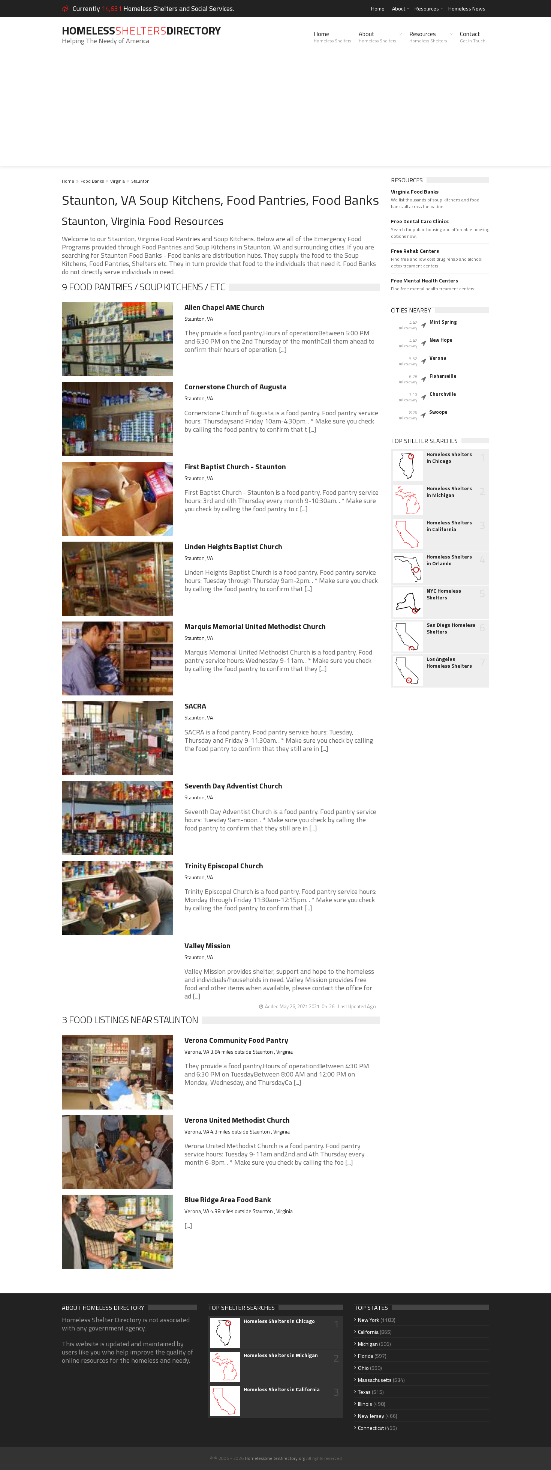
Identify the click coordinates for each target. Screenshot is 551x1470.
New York (368, 1320)
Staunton (140, 181)
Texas (364, 1392)
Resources (427, 8)
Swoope (438, 411)
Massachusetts (375, 1380)
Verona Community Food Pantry (236, 1040)
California (368, 1332)
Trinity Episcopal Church (223, 865)
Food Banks (92, 181)
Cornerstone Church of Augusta (235, 386)
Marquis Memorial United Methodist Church (255, 626)
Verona (438, 357)
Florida (365, 1356)
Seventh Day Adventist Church (233, 785)
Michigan (368, 1344)
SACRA (195, 706)
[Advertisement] (275, 113)
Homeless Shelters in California (449, 526)
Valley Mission (207, 945)
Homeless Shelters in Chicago (449, 457)
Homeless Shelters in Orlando (449, 560)
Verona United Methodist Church (237, 1120)
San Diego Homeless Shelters (451, 628)
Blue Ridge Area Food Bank (227, 1199)
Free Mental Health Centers (424, 280)
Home (378, 8)
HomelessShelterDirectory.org (275, 1458)
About (398, 8)
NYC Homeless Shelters (444, 594)
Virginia (117, 181)
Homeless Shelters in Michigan (449, 492)
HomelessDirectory (141, 30)
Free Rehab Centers (415, 251)
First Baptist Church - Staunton (235, 466)
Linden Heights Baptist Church (233, 546)
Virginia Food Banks (415, 191)
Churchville (443, 393)
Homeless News (466, 8)
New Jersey (371, 1416)
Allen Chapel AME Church (224, 307)
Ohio (363, 1368)
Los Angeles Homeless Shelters (449, 662)
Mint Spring (443, 321)
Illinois (365, 1404)
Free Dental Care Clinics (420, 221)
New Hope (441, 339)
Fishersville (443, 375)
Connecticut (371, 1428)
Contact (472, 36)
